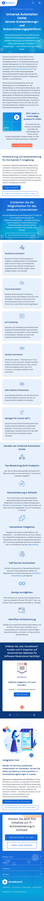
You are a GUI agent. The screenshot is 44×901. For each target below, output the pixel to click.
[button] (22, 857)
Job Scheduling (11, 322)
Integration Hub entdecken (17, 801)
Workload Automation (20, 69)
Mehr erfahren (33, 545)
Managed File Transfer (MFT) (17, 418)
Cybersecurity (6, 892)
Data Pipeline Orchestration (17, 390)
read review (22, 694)
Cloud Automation (13, 289)
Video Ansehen (11, 187)
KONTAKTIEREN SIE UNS (21, 838)
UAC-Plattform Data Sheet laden (20, 193)
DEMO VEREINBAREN (22, 845)
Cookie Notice (37, 887)
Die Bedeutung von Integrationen (20, 807)
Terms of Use (16, 887)
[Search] (33, 3)
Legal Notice (6, 887)
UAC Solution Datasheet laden (22, 235)
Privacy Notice (26, 887)
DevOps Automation (14, 355)
